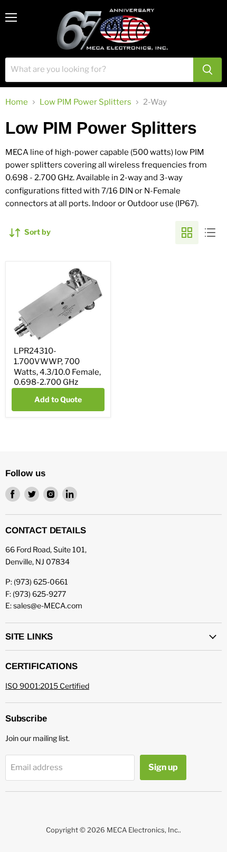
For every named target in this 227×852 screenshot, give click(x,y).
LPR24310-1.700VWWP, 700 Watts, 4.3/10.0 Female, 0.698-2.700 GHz (57, 366)
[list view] (210, 232)
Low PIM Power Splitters (85, 102)
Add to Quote (58, 399)
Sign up (163, 767)
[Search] (207, 70)
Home (16, 102)
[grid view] (186, 232)
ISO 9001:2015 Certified (47, 685)
